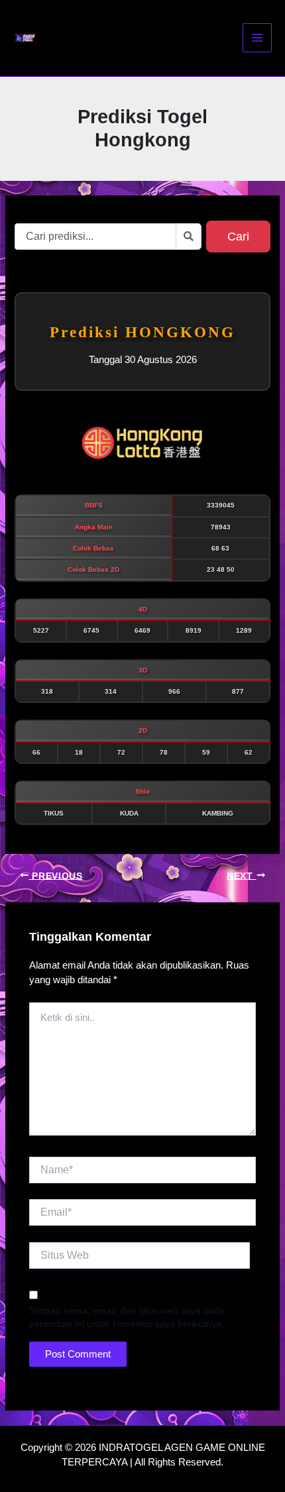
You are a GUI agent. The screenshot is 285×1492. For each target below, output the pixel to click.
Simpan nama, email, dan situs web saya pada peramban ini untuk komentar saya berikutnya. (127, 1317)
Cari (238, 236)
